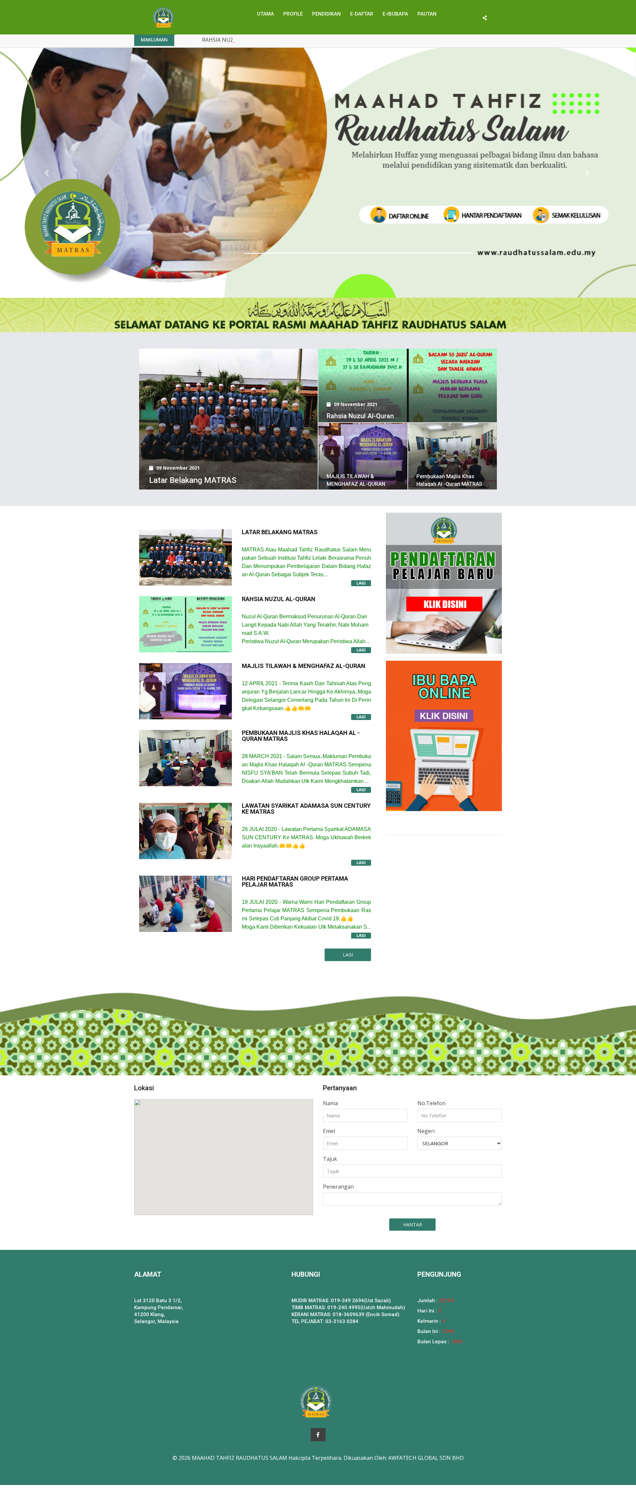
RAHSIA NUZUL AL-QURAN (235, 39)
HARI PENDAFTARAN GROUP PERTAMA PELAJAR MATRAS (295, 881)
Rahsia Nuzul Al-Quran (360, 416)
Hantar (412, 1224)
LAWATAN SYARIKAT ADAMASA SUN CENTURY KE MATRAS (306, 808)
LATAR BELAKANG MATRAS (280, 532)
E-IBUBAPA (395, 14)
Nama (330, 1103)
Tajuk (330, 1158)
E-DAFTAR (361, 14)
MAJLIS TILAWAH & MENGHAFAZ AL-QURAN (303, 665)
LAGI (361, 583)
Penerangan (338, 1186)
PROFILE (293, 14)
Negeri (426, 1131)
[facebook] (318, 1434)
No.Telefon (431, 1103)
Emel (329, 1131)
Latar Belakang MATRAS (193, 480)
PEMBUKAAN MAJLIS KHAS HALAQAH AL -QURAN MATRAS (301, 735)
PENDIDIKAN (326, 14)
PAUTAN (427, 14)
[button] (47, 173)
